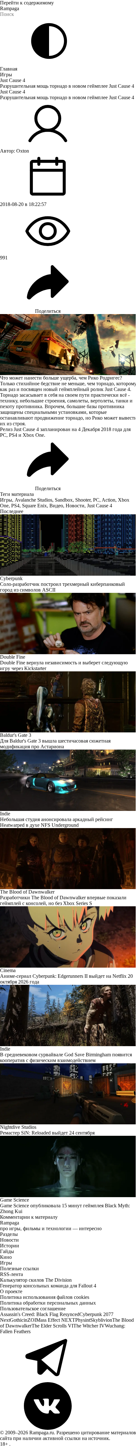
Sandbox (64, 500)
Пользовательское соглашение (33, 1308)
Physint (82, 1320)
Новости (75, 505)
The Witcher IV (89, 1325)
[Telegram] (68, 1358)
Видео (56, 505)
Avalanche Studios (33, 500)
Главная (8, 69)
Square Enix (34, 505)
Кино (6, 1257)
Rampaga (9, 8)
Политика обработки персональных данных (48, 1303)
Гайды (7, 1251)
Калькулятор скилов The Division (36, 1280)
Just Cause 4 (12, 80)
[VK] (68, 1406)
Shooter (82, 500)
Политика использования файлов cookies (44, 1297)
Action (108, 500)
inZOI (30, 1320)
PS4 (15, 505)
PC (96, 500)
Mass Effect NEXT (55, 1320)
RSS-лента (11, 1274)
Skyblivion (101, 1320)
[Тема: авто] (49, 41)
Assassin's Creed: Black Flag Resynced (39, 1314)
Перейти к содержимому (27, 2)
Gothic (17, 1320)
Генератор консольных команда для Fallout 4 (48, 1285)
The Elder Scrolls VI (52, 1325)
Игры (6, 74)
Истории (9, 1245)
